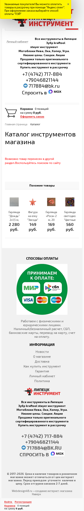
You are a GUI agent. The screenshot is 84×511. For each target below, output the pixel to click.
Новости (42, 351)
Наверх (36, 494)
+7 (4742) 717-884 (42, 74)
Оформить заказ (32, 116)
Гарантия (42, 371)
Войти (8, 501)
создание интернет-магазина (53, 490)
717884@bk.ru (44, 86)
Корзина (26, 108)
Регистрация (23, 501)
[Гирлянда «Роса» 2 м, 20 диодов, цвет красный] (51, 202)
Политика (42, 381)
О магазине (42, 356)
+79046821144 (42, 80)
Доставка (42, 361)
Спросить (33, 92)
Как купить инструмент (42, 366)
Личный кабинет (42, 376)
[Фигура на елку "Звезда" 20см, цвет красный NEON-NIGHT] (33, 202)
